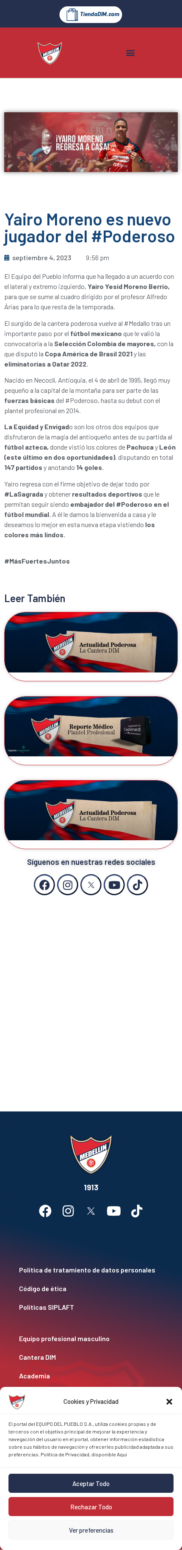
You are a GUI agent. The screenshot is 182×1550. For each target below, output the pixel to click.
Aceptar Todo (91, 1483)
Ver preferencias (91, 1530)
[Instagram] (67, 884)
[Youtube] (114, 884)
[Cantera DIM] (91, 1357)
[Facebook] (44, 884)
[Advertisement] (91, 995)
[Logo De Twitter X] (91, 884)
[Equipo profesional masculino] (91, 1338)
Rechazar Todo (91, 1507)
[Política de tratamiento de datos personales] (91, 1270)
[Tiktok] (137, 884)
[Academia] (91, 1376)
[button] (169, 1401)
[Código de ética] (91, 1288)
